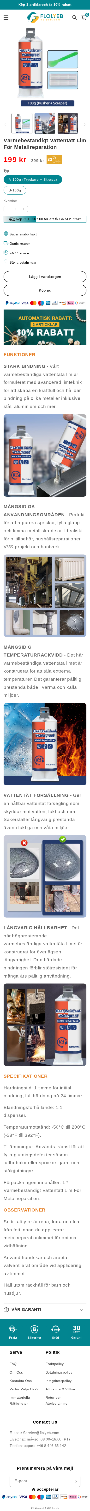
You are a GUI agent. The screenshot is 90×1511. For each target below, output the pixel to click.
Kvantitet (10, 201)
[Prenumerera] (75, 1481)
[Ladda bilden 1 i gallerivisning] (22, 123)
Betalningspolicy (59, 1372)
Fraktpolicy (55, 1364)
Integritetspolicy (59, 1381)
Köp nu (45, 290)
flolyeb (55, 1508)
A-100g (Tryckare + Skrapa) (33, 179)
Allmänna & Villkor (61, 1389)
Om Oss (16, 1372)
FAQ (13, 1364)
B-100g (15, 190)
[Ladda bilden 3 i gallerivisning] (68, 123)
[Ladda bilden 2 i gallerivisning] (45, 123)
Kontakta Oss (21, 1381)
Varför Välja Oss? (24, 1389)
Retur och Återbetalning (57, 1400)
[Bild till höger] (84, 124)
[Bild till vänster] (5, 124)
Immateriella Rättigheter (20, 1400)
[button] (45, 1310)
